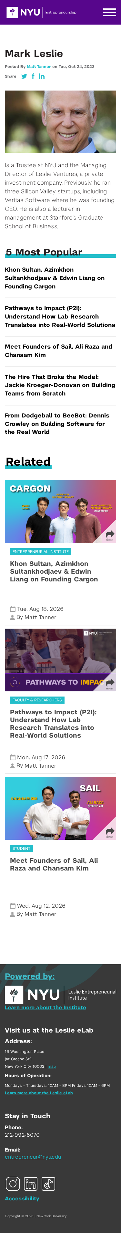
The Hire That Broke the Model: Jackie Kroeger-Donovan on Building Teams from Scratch (60, 385)
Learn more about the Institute (45, 1007)
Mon (23, 757)
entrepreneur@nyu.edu (33, 1157)
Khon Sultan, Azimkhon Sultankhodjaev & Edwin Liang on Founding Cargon (55, 278)
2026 (57, 609)
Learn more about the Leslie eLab (39, 1093)
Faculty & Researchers (37, 700)
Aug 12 (40, 906)
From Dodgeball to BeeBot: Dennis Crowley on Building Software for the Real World (57, 424)
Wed (23, 906)
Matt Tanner (39, 67)
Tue (21, 609)
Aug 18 (38, 609)
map (52, 1066)
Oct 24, (76, 67)
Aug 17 (40, 757)
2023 (89, 67)
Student (21, 848)
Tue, (63, 67)
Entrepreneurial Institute (41, 552)
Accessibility (22, 1198)
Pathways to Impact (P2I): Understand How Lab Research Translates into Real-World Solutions (60, 317)
